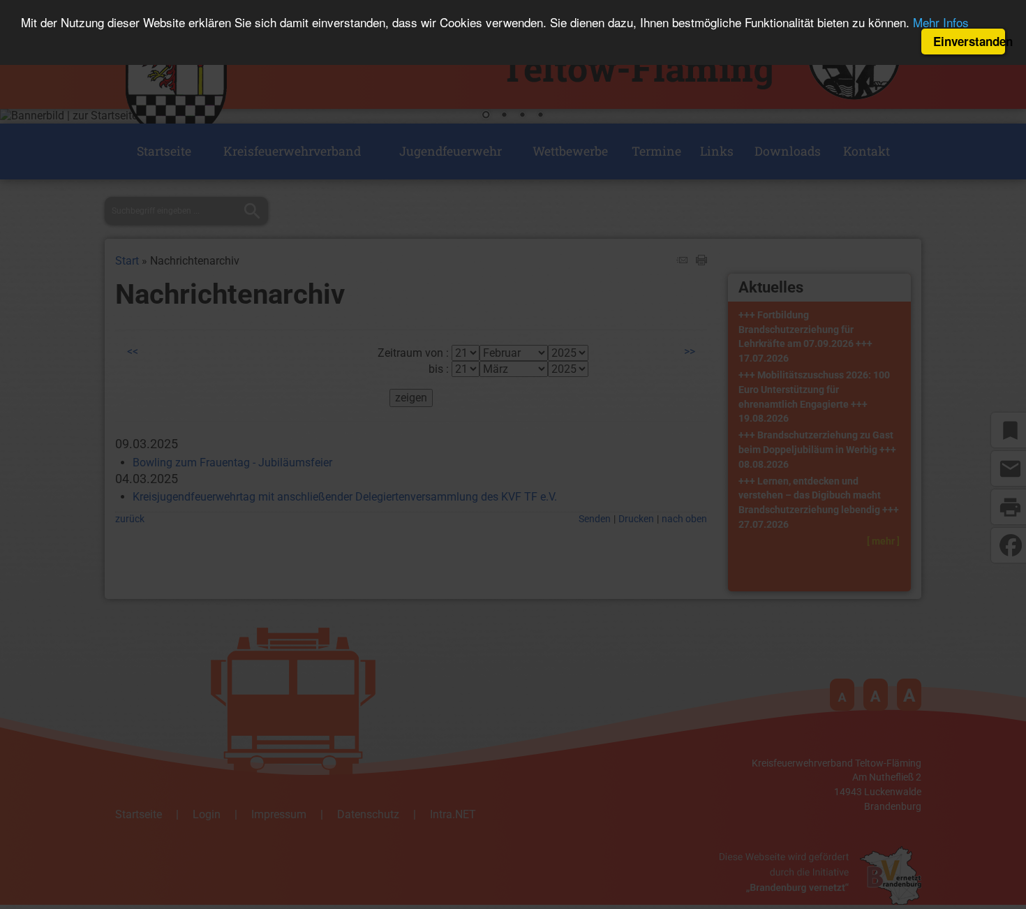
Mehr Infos (941, 22)
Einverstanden (969, 41)
